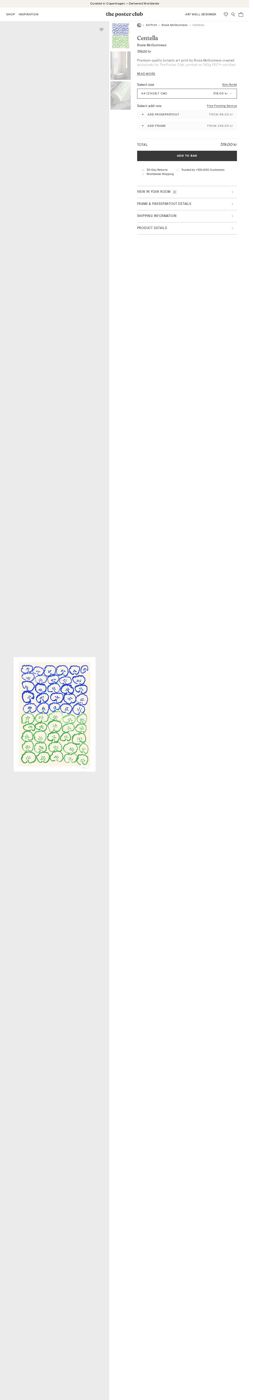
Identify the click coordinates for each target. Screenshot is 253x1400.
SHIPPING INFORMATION (157, 216)
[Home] (139, 25)
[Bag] (241, 14)
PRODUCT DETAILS (152, 228)
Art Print (151, 25)
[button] (10, 14)
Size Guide (229, 84)
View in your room (154, 191)
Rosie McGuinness (175, 25)
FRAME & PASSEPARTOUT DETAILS (164, 204)
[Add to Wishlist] (101, 29)
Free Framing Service (222, 106)
